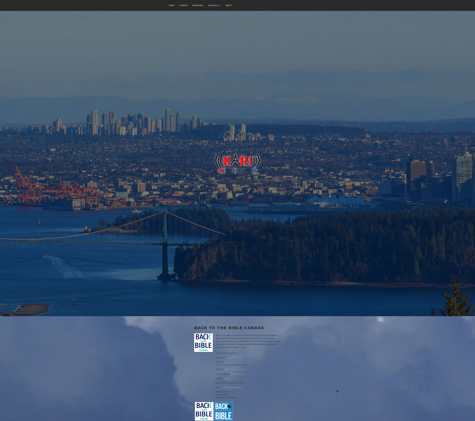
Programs (197, 5)
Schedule (213, 5)
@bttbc (226, 378)
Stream (183, 5)
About (229, 5)
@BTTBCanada (237, 374)
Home (172, 5)
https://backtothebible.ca (235, 369)
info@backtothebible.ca (232, 387)
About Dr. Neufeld (235, 357)
